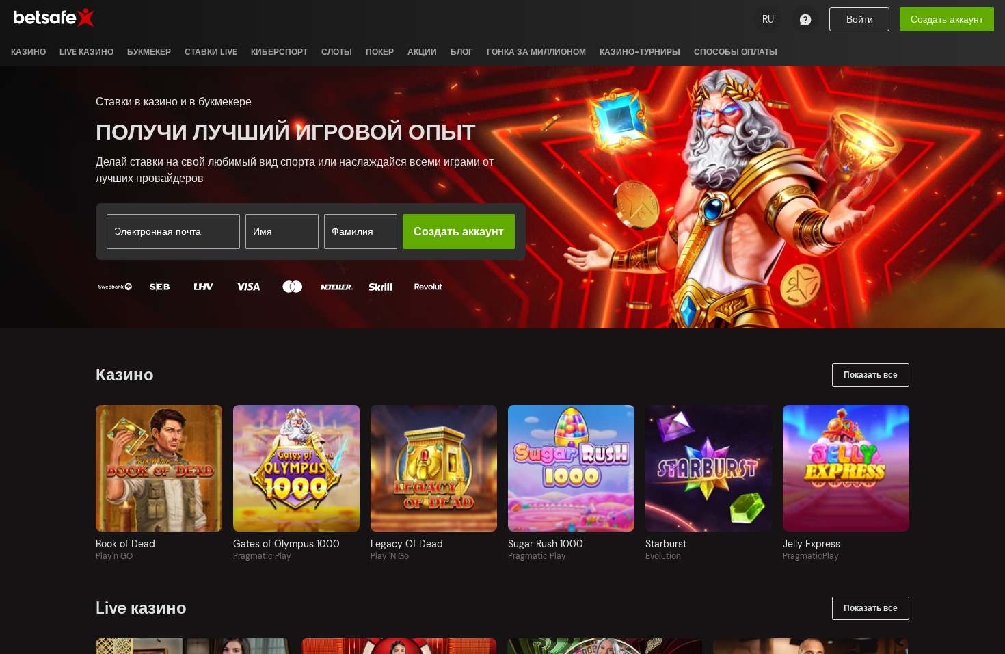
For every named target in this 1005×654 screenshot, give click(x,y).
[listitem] (28, 52)
